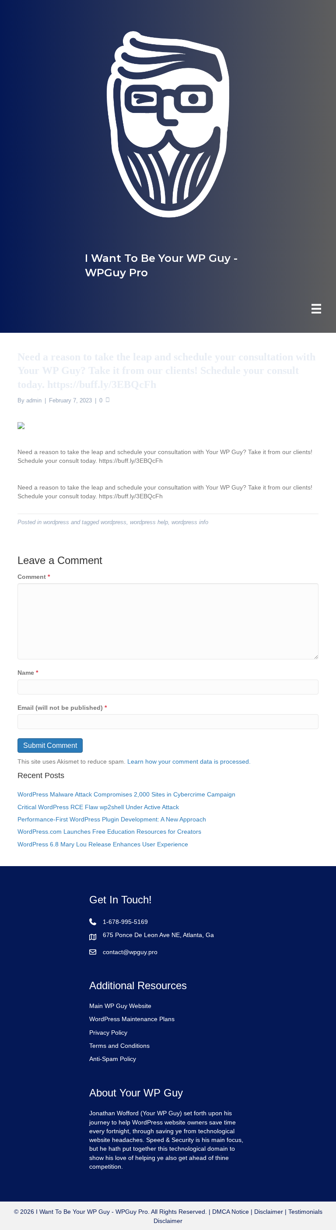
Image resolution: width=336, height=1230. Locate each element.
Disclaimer (268, 1211)
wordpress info (190, 522)
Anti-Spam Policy (112, 1058)
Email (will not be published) (62, 707)
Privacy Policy (108, 1032)
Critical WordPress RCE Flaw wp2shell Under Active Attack (98, 807)
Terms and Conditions (119, 1045)
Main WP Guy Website (120, 1005)
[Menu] (316, 309)
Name (28, 672)
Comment (34, 576)
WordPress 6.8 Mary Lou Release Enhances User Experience (103, 844)
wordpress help (149, 522)
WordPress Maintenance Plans (132, 1018)
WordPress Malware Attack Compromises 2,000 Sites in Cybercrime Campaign (126, 794)
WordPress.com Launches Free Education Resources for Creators (109, 831)
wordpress (56, 522)
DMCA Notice (229, 1211)
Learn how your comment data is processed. (189, 761)
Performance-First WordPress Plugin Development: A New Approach (112, 819)
